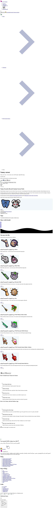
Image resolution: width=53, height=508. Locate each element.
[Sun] (9, 296)
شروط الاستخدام (5, 489)
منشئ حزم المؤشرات (6, 474)
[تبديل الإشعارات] (0, 13)
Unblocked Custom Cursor (6, 477)
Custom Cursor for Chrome (6, 458)
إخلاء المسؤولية (5, 490)
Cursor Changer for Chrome (7, 460)
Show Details (3, 499)
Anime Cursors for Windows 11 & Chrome (9, 464)
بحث (3, 470)
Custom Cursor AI (5, 473)
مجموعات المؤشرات (6, 475)
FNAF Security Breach (8, 211)
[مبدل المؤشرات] (1, 451)
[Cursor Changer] (1, 1)
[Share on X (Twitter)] (26, 223)
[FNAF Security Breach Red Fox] (9, 361)
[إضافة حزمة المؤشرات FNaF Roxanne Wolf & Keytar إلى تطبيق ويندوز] (3, 335)
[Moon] (9, 247)
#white (14, 439)
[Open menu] (0, 11)
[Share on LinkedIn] (26, 225)
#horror (18, 439)
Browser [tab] (3, 373)
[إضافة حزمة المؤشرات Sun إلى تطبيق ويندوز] (3, 303)
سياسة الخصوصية (5, 488)
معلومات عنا (4, 486)
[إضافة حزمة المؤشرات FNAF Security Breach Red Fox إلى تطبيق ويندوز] (3, 368)
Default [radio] (5, 180)
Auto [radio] (1, 180)
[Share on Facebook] (26, 222)
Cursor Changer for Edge (6, 461)
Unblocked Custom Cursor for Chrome (8, 478)
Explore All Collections (4, 435)
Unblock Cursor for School (6, 480)
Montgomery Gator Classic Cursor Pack (31, 195)
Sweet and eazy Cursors (6, 466)
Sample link (6, 182)
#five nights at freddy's (23, 439)
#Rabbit (11, 439)
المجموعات (4, 4)
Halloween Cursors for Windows (7, 465)
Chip (15, 182)
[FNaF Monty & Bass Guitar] (9, 312)
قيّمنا (3, 482)
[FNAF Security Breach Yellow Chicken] (9, 345)
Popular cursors (5, 471)
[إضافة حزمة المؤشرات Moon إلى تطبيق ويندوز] (3, 254)
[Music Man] (9, 263)
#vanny (28, 439)
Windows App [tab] (9, 373)
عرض (1, 253)
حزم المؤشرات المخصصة (6, 476)
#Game (9, 439)
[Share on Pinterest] (26, 224)
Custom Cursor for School (6, 479)
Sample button (11, 182)
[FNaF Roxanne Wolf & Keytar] (9, 328)
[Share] (1, 185)
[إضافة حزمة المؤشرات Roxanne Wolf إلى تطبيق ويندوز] (3, 286)
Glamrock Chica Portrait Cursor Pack (16, 195)
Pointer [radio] (9, 180)
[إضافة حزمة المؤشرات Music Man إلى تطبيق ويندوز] (3, 270)
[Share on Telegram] (26, 226)
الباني (3, 472)
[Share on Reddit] (26, 227)
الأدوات (4, 6)
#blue (16, 439)
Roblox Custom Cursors (6, 463)
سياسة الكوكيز (5, 491)
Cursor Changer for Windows (7, 462)
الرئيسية (3, 3)
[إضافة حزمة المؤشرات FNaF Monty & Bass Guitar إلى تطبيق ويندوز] (3, 319)
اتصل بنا (3, 487)
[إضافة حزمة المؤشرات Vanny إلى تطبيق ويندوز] (3, 186)
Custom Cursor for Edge (6, 459)
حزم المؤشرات (5, 5)
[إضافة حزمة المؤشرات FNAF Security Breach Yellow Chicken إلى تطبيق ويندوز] (3, 352)
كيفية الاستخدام (5, 9)
